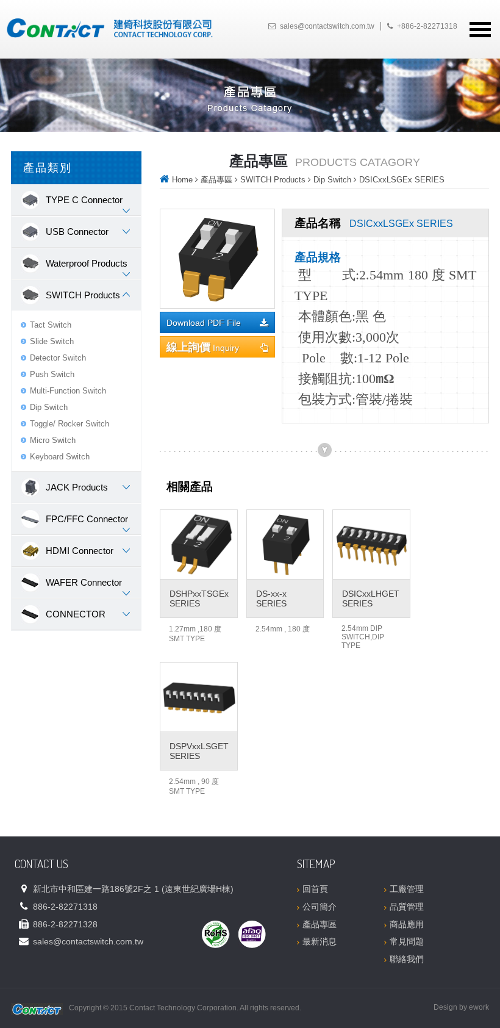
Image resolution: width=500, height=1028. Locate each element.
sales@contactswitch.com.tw (327, 26)
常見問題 (407, 941)
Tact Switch (50, 324)
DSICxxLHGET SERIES (370, 598)
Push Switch (52, 374)
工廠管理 (407, 889)
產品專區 (216, 179)
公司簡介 (319, 906)
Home (182, 179)
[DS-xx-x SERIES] (285, 544)
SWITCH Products (272, 179)
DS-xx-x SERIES (271, 598)
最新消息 (319, 941)
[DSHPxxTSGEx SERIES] (198, 544)
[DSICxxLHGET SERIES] (371, 544)
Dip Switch (49, 407)
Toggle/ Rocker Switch (69, 423)
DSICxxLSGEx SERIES (402, 179)
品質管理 (407, 906)
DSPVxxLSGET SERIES (199, 751)
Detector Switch (58, 357)
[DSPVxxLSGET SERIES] (198, 697)
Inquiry (202, 347)
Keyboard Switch (60, 456)
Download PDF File (203, 323)
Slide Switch (52, 341)
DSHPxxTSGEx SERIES (199, 598)
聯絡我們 (407, 959)
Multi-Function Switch (68, 390)
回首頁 (315, 889)
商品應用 (407, 924)
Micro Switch (53, 440)
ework (479, 1007)
